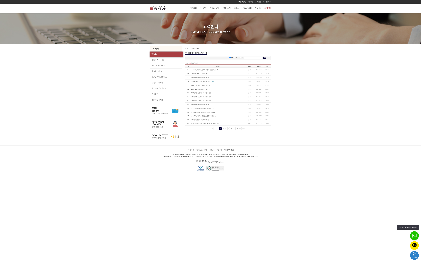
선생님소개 (226, 8)
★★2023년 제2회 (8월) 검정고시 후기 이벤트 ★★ (203, 116)
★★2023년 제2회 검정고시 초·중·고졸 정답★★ (203, 112)
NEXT (240, 128)
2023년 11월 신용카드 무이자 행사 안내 (201, 97)
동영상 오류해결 (157, 83)
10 (236, 128)
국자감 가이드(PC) (158, 71)
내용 (242, 57)
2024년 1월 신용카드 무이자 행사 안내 (200, 89)
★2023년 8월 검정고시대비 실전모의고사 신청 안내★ (204, 123)
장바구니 (262, 2)
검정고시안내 (214, 8)
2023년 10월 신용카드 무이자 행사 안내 (201, 100)
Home (188, 49)
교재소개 (237, 8)
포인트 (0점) (250, 2)
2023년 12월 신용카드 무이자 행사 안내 (201, 93)
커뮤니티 (258, 8)
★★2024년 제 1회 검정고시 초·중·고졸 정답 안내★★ (204, 70)
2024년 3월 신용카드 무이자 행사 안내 (200, 77)
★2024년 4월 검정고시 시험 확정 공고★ (201, 81)
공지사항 (154, 54)
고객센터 (267, 8)
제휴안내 (211, 150)
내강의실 (193, 8)
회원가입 (244, 2)
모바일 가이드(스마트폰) (160, 77)
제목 (232, 57)
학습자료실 (247, 8)
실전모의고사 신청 (158, 60)
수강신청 (203, 8)
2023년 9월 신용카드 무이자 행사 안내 (200, 104)
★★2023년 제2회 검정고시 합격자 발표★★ (202, 108)
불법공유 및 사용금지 (159, 88)
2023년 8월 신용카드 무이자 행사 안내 (200, 120)
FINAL (243, 128)
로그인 (239, 2)
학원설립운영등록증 (201, 150)
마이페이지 (268, 2)
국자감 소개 (190, 150)
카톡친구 (155, 94)
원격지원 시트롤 (157, 100)
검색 (264, 57)
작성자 (237, 57)
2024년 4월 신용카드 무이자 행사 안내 (200, 73)
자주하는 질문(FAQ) (158, 66)
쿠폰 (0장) (256, 2)
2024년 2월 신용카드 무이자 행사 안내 (200, 85)
